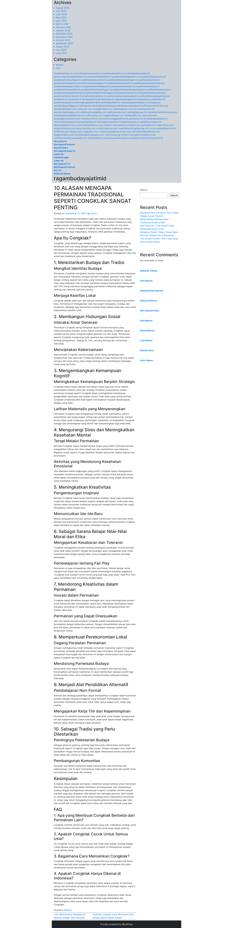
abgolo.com (76, 131)
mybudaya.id (153, 102)
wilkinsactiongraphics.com (93, 112)
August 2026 (62, 7)
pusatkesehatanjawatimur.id (126, 76)
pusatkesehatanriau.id (148, 79)
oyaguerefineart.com (113, 115)
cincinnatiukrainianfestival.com (69, 115)
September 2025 (64, 43)
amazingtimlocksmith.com (67, 118)
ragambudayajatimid (80, 178)
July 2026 (61, 11)
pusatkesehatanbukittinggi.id (95, 89)
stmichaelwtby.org (97, 138)
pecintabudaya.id (105, 99)
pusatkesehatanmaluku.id (120, 83)
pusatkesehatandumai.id (158, 89)
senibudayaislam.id (110, 102)
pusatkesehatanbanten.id (98, 76)
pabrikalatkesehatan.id (138, 73)
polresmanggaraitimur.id (115, 118)
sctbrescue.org (112, 134)
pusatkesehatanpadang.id (67, 89)
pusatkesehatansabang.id (96, 86)
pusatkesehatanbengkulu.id (92, 83)
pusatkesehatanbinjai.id (147, 86)
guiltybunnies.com (117, 112)
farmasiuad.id (89, 99)
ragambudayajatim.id (125, 99)
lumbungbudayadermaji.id (87, 102)
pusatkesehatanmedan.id (122, 86)
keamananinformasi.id (118, 138)
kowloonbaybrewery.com (163, 128)
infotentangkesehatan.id (155, 118)
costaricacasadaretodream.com (115, 131)
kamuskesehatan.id (86, 121)
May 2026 (61, 17)
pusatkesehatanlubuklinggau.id (100, 92)
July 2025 (61, 49)
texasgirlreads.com (102, 109)
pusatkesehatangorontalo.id (68, 86)
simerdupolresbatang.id (104, 105)
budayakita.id (143, 99)
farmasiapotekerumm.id (109, 121)
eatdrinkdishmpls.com (65, 109)
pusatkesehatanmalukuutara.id (148, 83)
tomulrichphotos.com (107, 128)
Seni (58, 68)
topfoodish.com (148, 125)
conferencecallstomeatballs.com (70, 138)
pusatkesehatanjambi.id (66, 83)
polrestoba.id (135, 118)
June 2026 (61, 14)
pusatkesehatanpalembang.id (69, 92)
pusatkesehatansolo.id (127, 92)
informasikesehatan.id (65, 121)
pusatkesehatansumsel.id (93, 79)
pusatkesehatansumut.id (153, 76)
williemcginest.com (123, 109)
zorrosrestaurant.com (144, 109)
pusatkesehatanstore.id (114, 73)
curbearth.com (109, 125)
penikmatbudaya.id (63, 102)
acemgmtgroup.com (137, 112)
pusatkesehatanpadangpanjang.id (128, 89)
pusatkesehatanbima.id (93, 96)
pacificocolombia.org (129, 125)
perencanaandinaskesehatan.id (69, 76)
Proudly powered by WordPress (116, 924)
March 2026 (62, 24)
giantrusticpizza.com (144, 134)
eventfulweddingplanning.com (134, 128)
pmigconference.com (64, 128)
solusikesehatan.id (63, 73)
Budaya (60, 64)
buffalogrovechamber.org (155, 105)
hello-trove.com (165, 125)
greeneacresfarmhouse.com (163, 112)
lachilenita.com (61, 131)
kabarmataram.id (130, 121)
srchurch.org (127, 134)
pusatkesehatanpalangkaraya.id (153, 96)
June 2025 (61, 53)
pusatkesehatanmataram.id (67, 96)
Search (143, 189)
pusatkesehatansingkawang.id (121, 96)
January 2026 (63, 30)
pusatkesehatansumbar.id (67, 79)
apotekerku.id (61, 99)
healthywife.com (133, 115)
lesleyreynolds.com (86, 128)
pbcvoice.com (149, 115)
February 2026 (63, 27)
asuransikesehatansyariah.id (87, 73)
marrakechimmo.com (92, 118)
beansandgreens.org (64, 125)
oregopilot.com (90, 131)
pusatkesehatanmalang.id (153, 92)
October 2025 (63, 40)
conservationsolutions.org (88, 125)
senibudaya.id (158, 99)
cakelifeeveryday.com (151, 121)
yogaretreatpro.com (64, 134)
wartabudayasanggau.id (66, 105)
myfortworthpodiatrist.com (146, 131)
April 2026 (61, 20)
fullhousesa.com (94, 115)
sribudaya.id (85, 105)
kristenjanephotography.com (89, 134)
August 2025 (62, 46)
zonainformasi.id (138, 138)
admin (94, 213)
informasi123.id (155, 138)
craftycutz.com (84, 109)
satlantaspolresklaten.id (129, 105)
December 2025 (64, 33)
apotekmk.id (74, 99)
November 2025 (64, 37)
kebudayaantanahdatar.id (134, 102)
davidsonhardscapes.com (67, 112)
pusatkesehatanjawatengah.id (122, 79)
